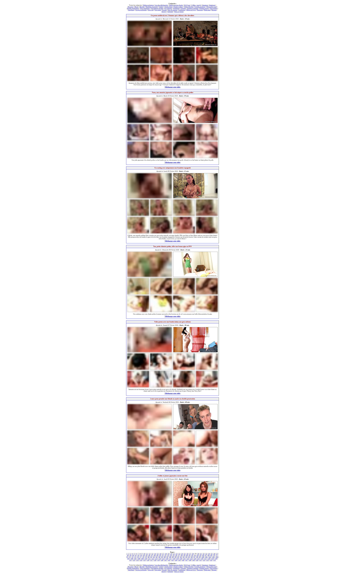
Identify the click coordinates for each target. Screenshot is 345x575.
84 (159, 557)
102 (210, 557)
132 (134, 560)
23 (179, 554)
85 (162, 557)
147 (186, 560)
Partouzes (200, 10)
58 (181, 555)
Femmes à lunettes (192, 8)
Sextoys (164, 11)
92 (181, 557)
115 (163, 558)
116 (167, 558)
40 (133, 555)
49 (157, 555)
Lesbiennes (181, 10)
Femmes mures (204, 8)
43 (141, 555)
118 (174, 558)
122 (188, 558)
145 (179, 560)
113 (156, 558)
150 (197, 560)
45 (146, 555)
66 (203, 555)
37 (217, 554)
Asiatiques (212, 5)
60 (187, 555)
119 (177, 558)
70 (214, 555)
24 (182, 554)
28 (193, 554)
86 (165, 557)
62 (192, 555)
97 (194, 557)
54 (171, 555)
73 (130, 557)
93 (183, 557)
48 (155, 555)
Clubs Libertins (188, 7)
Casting (161, 7)
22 (176, 554)
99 (200, 557)
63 (195, 555)
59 (184, 555)
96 (192, 557)
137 (151, 560)
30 (198, 554)
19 (168, 554)
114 (160, 558)
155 (214, 560)
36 (214, 554)
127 (205, 558)
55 (173, 555)
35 (212, 554)
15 (158, 554)
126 (202, 558)
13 (152, 554)
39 (130, 555)
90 (175, 557)
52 (165, 555)
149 (193, 560)
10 (144, 554)
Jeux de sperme (172, 10)
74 (132, 557)
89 (173, 557)
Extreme (183, 8)
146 (183, 560)
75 (135, 557)
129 (212, 558)
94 (186, 557)
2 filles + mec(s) (196, 5)
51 (163, 555)
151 (200, 560)
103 (213, 557)
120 (181, 558)
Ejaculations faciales (157, 8)
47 (152, 555)
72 (127, 557)
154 (211, 560)
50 (160, 555)
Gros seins (158, 10)
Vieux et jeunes (179, 11)
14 (155, 554)
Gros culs (150, 10)
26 (187, 554)
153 (207, 560)
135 (144, 560)
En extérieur (168, 8)
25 (185, 554)
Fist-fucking (213, 8)
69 (211, 555)
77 (140, 557)
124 (195, 558)
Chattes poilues (178, 7)
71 (217, 555)
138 (155, 560)
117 (170, 558)
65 (200, 555)
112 (153, 558)
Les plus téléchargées (161, 5)
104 (217, 557)
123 (191, 558)
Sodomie (170, 11)
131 (130, 560)
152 (204, 560)
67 (206, 555)
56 (176, 555)
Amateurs (205, 5)
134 (141, 560)
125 (198, 558)
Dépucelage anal (211, 7)
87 (167, 557)
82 (154, 557)
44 (144, 555)
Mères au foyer (191, 10)
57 (179, 555)
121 (184, 558)
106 (132, 558)
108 (139, 558)
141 (165, 560)
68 (208, 555)
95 (189, 557)
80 (148, 557)
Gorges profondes (141, 10)
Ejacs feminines (145, 8)
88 (170, 557)
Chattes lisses (168, 7)
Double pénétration (133, 8)
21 (174, 554)
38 (128, 555)
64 (198, 555)
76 (138, 557)
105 (128, 558)
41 (136, 555)
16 (160, 554)
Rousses (214, 10)
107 (135, 558)
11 (147, 554)
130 (216, 558)
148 (190, 560)
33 (206, 554)
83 (157, 557)
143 (172, 560)
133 (137, 560)
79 (146, 557)
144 (176, 560)
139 (158, 560)
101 (206, 557)
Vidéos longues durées (176, 5)
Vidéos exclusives (148, 5)
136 (148, 560)
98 (197, 557)
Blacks (136, 7)
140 (162, 560)
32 (203, 554)
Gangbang (131, 10)
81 (151, 557)
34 (209, 554)
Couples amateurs (199, 7)
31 (201, 554)
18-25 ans (187, 5)
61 (190, 555)
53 (168, 555)
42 (138, 555)
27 (190, 554)
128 (209, 558)
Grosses (164, 10)
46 (149, 555)
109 (142, 558)
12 (150, 554)
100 (203, 557)
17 (163, 554)
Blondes (142, 7)
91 (178, 557)
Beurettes (130, 7)
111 (149, 558)
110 (146, 558)
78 (143, 557)
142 (169, 560)
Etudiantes (176, 8)
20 (171, 554)
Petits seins (207, 10)
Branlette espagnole (152, 7)
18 (166, 554)
